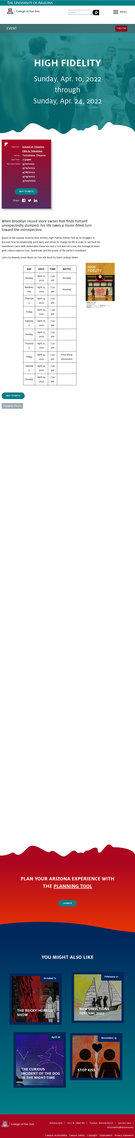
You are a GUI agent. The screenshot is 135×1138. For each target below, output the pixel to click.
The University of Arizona (18, 1125)
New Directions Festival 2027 (98, 997)
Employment (105, 1135)
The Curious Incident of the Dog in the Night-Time (39, 1060)
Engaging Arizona (12, 405)
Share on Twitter (29, 200)
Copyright (92, 1135)
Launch (67, 903)
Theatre (121, 28)
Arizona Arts (23, 12)
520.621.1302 (124, 1123)
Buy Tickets (26, 191)
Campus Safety (77, 1135)
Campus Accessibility (56, 1135)
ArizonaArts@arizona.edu (120, 1127)
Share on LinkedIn (35, 200)
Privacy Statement (124, 1135)
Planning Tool (73, 886)
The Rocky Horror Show (35, 999)
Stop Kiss (96, 1056)
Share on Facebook (23, 200)
